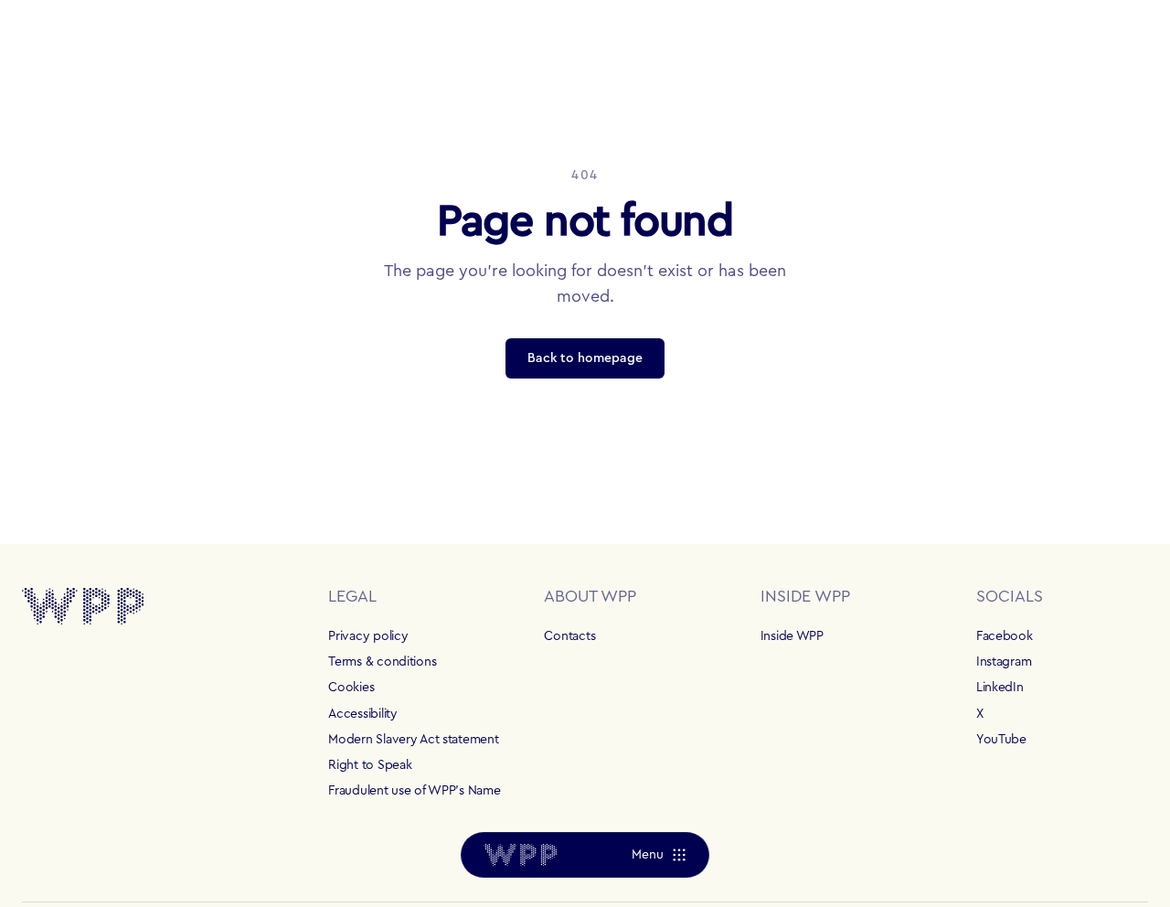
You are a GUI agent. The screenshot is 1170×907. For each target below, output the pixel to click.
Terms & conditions (382, 662)
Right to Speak (369, 765)
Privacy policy (368, 636)
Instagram (1003, 662)
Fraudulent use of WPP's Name (414, 790)
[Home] (520, 855)
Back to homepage (585, 358)
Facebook (1004, 636)
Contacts (569, 636)
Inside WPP (792, 636)
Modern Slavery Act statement (413, 739)
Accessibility (362, 714)
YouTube (1001, 739)
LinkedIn (1000, 687)
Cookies (351, 687)
